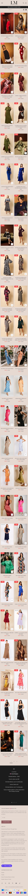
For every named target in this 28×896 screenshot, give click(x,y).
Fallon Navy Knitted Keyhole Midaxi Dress (21, 218)
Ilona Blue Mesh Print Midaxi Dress (7, 187)
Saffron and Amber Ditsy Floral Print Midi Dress (7, 339)
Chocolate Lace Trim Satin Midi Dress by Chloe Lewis (20, 663)
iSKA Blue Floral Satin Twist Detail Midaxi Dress (21, 459)
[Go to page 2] (16, 761)
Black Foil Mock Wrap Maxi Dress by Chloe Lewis (7, 754)
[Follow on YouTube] (16, 883)
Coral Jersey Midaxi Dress (7, 518)
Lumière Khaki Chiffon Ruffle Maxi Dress (7, 157)
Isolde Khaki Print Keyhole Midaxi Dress (21, 157)
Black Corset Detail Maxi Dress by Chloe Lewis (7, 723)
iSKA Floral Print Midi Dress (21, 692)
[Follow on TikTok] (19, 883)
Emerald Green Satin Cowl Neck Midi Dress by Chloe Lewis (20, 754)
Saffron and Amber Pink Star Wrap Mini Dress (21, 248)
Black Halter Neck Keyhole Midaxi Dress (21, 429)
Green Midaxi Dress (7, 575)
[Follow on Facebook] (2, 883)
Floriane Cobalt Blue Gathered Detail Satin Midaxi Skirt (21, 188)
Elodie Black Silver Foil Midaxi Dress (7, 248)
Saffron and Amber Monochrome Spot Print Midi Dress (7, 279)
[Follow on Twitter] (5, 883)
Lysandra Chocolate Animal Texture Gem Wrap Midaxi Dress (21, 127)
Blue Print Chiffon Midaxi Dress (7, 399)
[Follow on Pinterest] (12, 883)
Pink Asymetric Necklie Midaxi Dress (7, 429)
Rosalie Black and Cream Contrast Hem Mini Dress (7, 66)
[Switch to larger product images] (23, 9)
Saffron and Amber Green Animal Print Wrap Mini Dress (21, 339)
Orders (2, 872)
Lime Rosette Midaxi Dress (20, 488)
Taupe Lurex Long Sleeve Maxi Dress (7, 663)
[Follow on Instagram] (9, 883)
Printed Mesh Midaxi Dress (7, 604)
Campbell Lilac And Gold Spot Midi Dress (20, 633)
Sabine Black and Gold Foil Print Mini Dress (21, 36)
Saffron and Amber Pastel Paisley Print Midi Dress (20, 278)
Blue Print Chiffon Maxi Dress (7, 368)
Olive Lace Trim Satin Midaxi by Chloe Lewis (7, 693)
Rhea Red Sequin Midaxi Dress (21, 65)
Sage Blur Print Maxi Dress (20, 546)
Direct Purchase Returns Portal (7, 877)
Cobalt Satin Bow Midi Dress (21, 604)
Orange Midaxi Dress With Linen (20, 399)
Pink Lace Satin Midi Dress (21, 518)
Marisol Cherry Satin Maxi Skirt (20, 96)
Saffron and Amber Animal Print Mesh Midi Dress (21, 309)
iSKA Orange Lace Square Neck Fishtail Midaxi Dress (7, 489)
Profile (2, 874)
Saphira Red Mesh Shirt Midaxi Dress (7, 36)
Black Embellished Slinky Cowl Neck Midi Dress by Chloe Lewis (20, 724)
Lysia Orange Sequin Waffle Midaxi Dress (21, 369)
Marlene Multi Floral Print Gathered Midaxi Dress (7, 96)
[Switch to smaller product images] (26, 9)
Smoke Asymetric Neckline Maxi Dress (7, 459)
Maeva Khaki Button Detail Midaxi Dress (7, 126)
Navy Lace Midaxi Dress (7, 546)
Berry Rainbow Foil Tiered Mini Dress (7, 633)
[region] (14, 784)
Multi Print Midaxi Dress (21, 575)
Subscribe (6, 822)
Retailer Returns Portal (6, 879)
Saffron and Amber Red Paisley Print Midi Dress (7, 309)
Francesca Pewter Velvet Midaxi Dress (7, 218)
